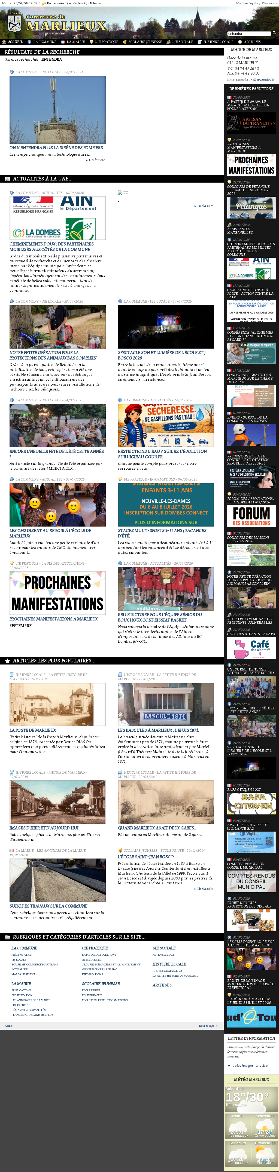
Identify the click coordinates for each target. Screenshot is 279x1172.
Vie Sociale (182, 42)
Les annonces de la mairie (61, 850)
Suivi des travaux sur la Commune (48, 906)
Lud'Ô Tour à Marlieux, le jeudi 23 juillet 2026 (249, 1001)
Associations (92, 959)
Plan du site (269, 3)
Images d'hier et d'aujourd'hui (44, 828)
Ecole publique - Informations (105, 1000)
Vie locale (51, 72)
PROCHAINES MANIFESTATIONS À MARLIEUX (54, 619)
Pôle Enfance (92, 995)
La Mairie (76, 42)
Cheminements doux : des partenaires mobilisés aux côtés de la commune (52, 246)
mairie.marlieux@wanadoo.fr (251, 79)
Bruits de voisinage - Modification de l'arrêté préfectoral (251, 984)
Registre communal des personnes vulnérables (250, 621)
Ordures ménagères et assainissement (111, 964)
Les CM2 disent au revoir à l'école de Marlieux (251, 944)
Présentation (21, 954)
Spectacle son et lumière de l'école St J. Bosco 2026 (249, 751)
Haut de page (206, 1026)
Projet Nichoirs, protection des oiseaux (249, 905)
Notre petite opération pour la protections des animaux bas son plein (53, 355)
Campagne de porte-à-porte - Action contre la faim (250, 293)
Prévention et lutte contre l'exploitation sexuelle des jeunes (247, 460)
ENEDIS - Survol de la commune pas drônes (247, 419)
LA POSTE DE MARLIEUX (33, 730)
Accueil (15, 42)
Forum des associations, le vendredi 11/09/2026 (250, 501)
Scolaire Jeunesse (145, 42)
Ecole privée (172, 850)
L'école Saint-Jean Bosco (146, 857)
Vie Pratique (106, 42)
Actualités (52, 193)
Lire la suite (95, 160)
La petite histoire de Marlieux (175, 975)
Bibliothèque (21, 1005)
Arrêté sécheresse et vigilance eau (248, 827)
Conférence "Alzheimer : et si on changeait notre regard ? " (251, 336)
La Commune (44, 42)
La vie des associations (62, 563)
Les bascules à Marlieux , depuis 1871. (158, 730)
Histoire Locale (218, 42)
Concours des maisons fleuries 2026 (248, 539)
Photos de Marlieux (66, 772)
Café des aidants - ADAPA (251, 634)
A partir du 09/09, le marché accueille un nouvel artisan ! (248, 105)
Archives (252, 42)
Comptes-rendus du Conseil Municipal (245, 866)
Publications (21, 990)
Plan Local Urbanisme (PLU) (32, 1015)
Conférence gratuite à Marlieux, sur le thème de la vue (250, 378)
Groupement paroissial (99, 969)
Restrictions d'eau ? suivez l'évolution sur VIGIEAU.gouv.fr (162, 454)
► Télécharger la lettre (247, 1065)
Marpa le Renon (23, 974)
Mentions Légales (247, 3)
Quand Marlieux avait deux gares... (157, 828)
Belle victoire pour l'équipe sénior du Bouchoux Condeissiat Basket (160, 617)
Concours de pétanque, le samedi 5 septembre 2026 (249, 190)
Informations (162, 479)
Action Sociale (164, 954)
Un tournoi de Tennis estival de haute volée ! (250, 671)
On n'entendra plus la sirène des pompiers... (57, 147)
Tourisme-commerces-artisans (34, 964)
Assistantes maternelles (240, 231)
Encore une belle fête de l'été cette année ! (251, 710)
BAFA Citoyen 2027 (244, 790)
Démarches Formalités (28, 1010)
